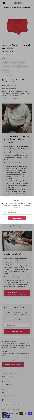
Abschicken (17, 218)
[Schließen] (32, 199)
